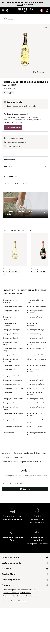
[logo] (25, 10)
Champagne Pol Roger (36, 348)
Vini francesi (28, 453)
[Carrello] (47, 10)
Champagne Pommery (36, 407)
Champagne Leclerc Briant (13, 388)
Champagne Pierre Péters (13, 413)
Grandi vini (17, 453)
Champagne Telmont (11, 376)
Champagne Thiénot (35, 380)
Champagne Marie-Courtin (13, 399)
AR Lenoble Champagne (36, 359)
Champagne (6, 88)
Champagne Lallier (10, 369)
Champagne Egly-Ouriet (36, 365)
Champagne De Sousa (11, 384)
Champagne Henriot (35, 338)
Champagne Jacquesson (12, 380)
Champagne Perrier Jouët (37, 317)
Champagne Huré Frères (36, 384)
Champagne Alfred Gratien (37, 355)
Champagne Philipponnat (37, 306)
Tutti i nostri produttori (11, 590)
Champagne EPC (9, 392)
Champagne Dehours (35, 388)
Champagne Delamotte (36, 403)
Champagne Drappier (11, 310)
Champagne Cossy (10, 420)
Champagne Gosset (10, 338)
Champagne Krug (34, 334)
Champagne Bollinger (11, 330)
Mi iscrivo (25, 489)
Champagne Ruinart (10, 334)
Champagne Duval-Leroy (12, 365)
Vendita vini (6, 453)
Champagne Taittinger (35, 330)
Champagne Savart (10, 403)
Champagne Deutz (10, 355)
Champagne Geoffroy (35, 399)
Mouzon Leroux (9, 433)
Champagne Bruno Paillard (13, 306)
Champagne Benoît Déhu (37, 426)
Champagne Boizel (34, 376)
